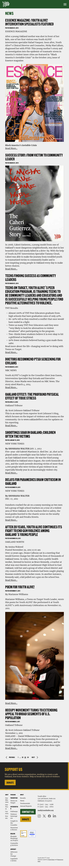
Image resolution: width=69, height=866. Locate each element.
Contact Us (28, 812)
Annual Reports (26, 806)
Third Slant (51, 859)
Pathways (14, 811)
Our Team (6, 807)
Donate (10, 782)
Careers (6, 812)
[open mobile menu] (65, 4)
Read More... (11, 148)
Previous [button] (12, 757)
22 (22, 757)
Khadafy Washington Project (14, 838)
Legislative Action (14, 860)
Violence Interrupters (13, 816)
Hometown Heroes (14, 829)
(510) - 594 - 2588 (46, 804)
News (22, 801)
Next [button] (33, 757)
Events (6, 817)
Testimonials (25, 803)
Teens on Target (13, 802)
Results (23, 798)
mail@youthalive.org (46, 810)
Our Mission (6, 800)
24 (28, 757)
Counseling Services (14, 844)
